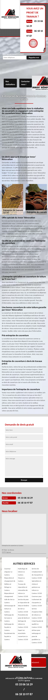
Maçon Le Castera (21, 579)
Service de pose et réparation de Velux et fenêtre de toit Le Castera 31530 (23, 606)
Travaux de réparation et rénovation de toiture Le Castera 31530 (23, 590)
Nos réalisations (10, 83)
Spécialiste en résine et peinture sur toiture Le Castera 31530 (37, 587)
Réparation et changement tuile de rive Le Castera (9, 598)
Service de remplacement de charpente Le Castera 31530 (37, 573)
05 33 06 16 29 (25, 498)
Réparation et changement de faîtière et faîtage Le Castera (9, 584)
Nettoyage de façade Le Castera (9, 627)
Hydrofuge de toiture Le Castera (22, 572)
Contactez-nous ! (25, 83)
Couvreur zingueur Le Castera (8, 572)
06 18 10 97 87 (25, 503)
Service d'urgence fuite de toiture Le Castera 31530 (37, 613)
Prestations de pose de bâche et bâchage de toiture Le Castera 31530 (24, 621)
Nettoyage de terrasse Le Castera (9, 618)
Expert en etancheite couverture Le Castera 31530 (23, 635)
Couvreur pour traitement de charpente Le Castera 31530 (37, 601)
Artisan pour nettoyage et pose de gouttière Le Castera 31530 (37, 636)
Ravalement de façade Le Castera (9, 637)
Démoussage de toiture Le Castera (9, 609)
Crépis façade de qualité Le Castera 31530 (37, 624)
